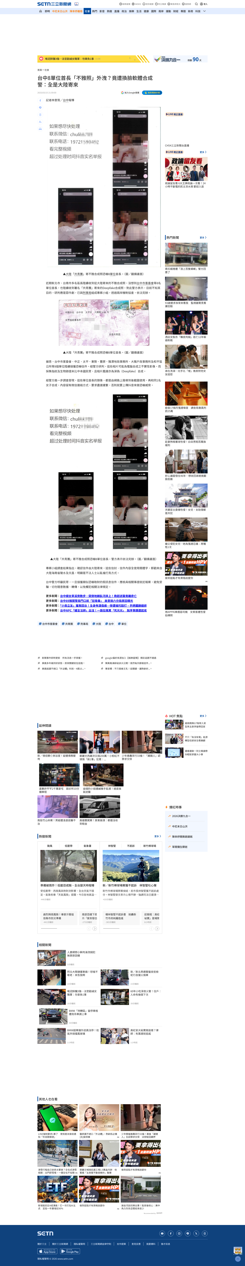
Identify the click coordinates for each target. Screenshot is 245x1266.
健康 (146, 11)
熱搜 (109, 11)
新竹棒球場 (149, 846)
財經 (175, 11)
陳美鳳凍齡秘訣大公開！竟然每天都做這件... (127, 663)
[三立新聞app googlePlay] (70, 1251)
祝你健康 (150, 4)
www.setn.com (65, 1258)
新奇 (190, 11)
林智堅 (112, 846)
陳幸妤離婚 (76, 11)
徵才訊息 (165, 1244)
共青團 (78, 274)
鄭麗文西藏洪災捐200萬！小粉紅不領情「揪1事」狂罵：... (100, 757)
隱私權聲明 (79, 1244)
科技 (197, 11)
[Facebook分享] (40, 100)
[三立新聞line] (187, 1233)
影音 (102, 11)
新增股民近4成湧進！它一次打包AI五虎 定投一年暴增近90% (57, 1207)
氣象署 (87, 846)
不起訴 (131, 846)
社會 (87, 11)
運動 (168, 11)
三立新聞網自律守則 (101, 1244)
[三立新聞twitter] (196, 1233)
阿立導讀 (162, 4)
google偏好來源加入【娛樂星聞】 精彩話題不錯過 (130, 657)
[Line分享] (40, 107)
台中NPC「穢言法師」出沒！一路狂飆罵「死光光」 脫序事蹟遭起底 (103, 610)
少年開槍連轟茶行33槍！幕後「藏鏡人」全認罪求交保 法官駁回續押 (139, 1135)
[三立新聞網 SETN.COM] (40, 11)
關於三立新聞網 (60, 1244)
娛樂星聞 (126, 4)
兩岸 (161, 11)
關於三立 (42, 1244)
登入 (206, 4)
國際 (153, 11)
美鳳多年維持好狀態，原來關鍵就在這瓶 (62, 663)
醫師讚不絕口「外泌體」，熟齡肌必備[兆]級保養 (98, 1135)
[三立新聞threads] (204, 1233)
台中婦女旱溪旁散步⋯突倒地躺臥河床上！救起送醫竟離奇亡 (98, 596)
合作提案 (121, 1244)
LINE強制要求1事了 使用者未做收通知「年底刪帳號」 (57, 1135)
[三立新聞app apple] (47, 1251)
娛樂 (131, 11)
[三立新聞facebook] (170, 1233)
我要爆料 (150, 1244)
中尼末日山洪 (59, 11)
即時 (47, 11)
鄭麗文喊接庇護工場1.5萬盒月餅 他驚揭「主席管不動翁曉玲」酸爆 (98, 1171)
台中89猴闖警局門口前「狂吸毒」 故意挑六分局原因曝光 (96, 601)
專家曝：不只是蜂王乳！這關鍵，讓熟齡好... (127, 668)
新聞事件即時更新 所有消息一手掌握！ (62, 657)
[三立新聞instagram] (179, 1233)
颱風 (49, 846)
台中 (66, 100)
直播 (116, 11)
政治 (124, 11)
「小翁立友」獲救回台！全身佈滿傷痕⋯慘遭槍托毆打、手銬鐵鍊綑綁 (103, 605)
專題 (183, 11)
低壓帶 (68, 846)
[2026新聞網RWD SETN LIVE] (76, 4)
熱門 (94, 11)
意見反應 (136, 1244)
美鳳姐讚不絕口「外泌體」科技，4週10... (63, 668)
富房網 (188, 4)
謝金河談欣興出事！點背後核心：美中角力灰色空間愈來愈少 (140, 1207)
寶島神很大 (175, 4)
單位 (113, 274)
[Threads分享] (40, 114)
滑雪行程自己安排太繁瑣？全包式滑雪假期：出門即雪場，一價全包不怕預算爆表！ (57, 1171)
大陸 (68, 274)
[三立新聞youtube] (162, 1233)
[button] (196, 4)
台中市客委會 (145, 283)
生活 (138, 11)
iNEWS (138, 4)
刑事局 (87, 293)
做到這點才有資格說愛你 (92, 1205)
